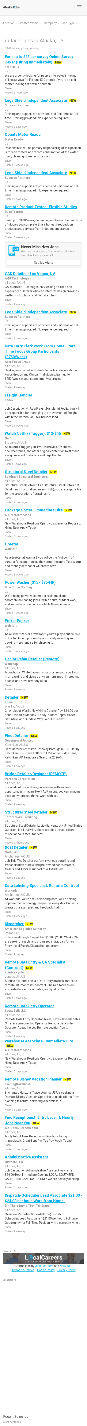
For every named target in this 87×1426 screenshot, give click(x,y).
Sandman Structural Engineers (26, 476)
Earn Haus (12, 67)
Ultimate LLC (14, 1162)
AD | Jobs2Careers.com (21, 1128)
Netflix (9, 438)
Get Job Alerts (43, 262)
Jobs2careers (44, 1266)
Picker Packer (17, 620)
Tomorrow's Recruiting (21, 817)
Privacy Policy (66, 1270)
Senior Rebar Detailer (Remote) (32, 659)
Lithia (9, 702)
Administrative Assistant (26, 1157)
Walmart (11, 549)
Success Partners (17, 105)
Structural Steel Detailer (26, 471)
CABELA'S (11, 852)
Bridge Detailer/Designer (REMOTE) (36, 774)
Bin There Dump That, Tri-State (27, 1205)
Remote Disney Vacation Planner (33, 1079)
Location (9, 23)
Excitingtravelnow (17, 1084)
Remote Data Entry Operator (29, 1006)
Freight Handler (18, 395)
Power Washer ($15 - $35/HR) (30, 582)
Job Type (68, 23)
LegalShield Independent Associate (36, 100)
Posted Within (29, 23)
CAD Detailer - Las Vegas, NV (30, 273)
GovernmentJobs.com (20, 740)
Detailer (12, 697)
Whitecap (11, 664)
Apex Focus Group (17, 361)
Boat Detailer (16, 847)
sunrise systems (16, 972)
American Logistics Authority (25, 928)
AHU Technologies (18, 278)
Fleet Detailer (16, 735)
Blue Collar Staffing (18, 587)
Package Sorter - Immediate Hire (34, 510)
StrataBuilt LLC (15, 1010)
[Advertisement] (35, 1345)
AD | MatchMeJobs (18, 515)
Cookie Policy (46, 1270)
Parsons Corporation (20, 778)
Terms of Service (23, 1270)
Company (50, 23)
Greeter (11, 544)
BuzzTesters (14, 211)
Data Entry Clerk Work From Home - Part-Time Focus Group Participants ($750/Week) (40, 351)
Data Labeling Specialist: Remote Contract (42, 885)
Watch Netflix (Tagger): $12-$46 (33, 433)
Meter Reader (14, 139)
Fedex (9, 400)
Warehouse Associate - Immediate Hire (39, 1041)
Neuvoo (65, 1266)
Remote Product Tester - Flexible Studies (41, 207)
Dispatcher (14, 924)
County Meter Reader (23, 134)
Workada (11, 890)
